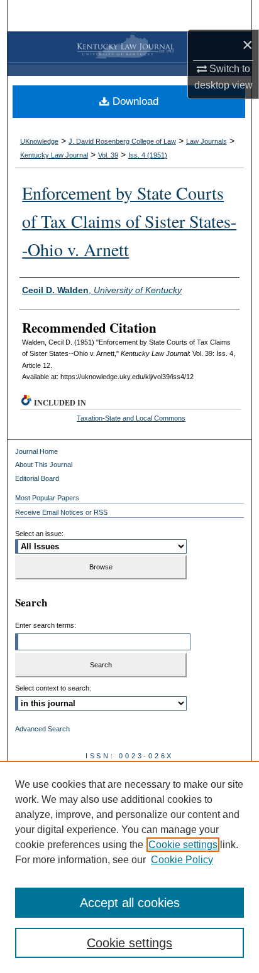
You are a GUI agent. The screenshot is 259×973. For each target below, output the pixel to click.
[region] (129, 867)
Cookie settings (183, 844)
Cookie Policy (182, 859)
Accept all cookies (130, 903)
